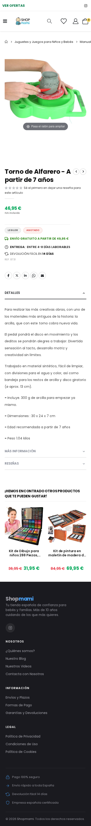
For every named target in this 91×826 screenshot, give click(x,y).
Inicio (6, 42)
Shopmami (25, 819)
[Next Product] (83, 171)
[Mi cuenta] (75, 21)
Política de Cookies (21, 751)
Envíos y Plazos (18, 697)
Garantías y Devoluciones (26, 712)
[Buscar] (49, 21)
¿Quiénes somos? (20, 651)
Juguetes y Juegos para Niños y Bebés (43, 41)
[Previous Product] (76, 171)
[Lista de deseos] (63, 21)
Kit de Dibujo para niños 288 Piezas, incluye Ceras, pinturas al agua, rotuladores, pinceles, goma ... (23, 553)
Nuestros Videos (19, 666)
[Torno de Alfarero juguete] (72, 146)
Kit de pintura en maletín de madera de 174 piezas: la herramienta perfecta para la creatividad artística (67, 553)
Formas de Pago (19, 705)
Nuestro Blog (16, 658)
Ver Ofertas (13, 5)
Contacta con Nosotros (25, 674)
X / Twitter (17, 275)
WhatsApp (34, 275)
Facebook (8, 275)
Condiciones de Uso (22, 744)
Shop (20, 598)
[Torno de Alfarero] (46, 146)
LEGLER (13, 230)
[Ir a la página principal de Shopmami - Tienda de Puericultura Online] (23, 21)
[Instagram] (86, 5)
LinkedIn (25, 275)
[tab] (45, 293)
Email (42, 275)
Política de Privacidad (23, 736)
